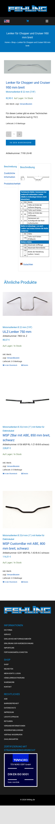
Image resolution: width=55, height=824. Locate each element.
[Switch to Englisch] (6, 21)
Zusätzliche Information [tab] (9, 175)
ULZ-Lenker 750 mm (17, 332)
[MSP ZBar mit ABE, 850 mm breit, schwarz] (27, 401)
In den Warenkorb (21, 142)
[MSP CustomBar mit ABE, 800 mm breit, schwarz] (27, 509)
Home (7, 42)
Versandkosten (26, 104)
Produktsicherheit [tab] (10, 183)
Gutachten (28, 264)
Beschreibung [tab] (10, 166)
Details (25, 365)
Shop (13, 42)
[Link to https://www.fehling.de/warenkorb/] (27, 21)
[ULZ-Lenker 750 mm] (27, 306)
